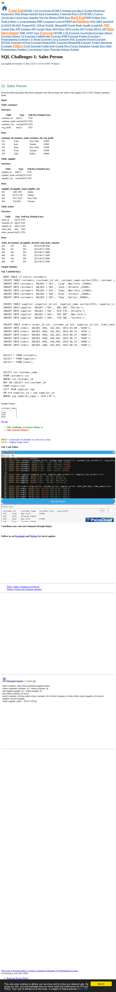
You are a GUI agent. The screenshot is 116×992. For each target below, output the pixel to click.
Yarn (67, 17)
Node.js (5, 21)
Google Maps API (46, 29)
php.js (80, 10)
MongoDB (61, 25)
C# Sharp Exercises (40, 39)
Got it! (101, 984)
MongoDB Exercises (79, 42)
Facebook (20, 536)
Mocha (53, 17)
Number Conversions (29, 49)
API (106, 25)
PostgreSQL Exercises (54, 42)
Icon (25, 17)
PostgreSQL (29, 25)
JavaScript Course (12, 17)
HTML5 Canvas (93, 13)
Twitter (33, 536)
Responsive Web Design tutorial (19, 13)
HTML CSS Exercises (67, 33)
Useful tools (48, 46)
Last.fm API (77, 29)
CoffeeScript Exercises (48, 36)
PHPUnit (70, 21)
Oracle (71, 25)
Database (83, 21)
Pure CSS (77, 13)
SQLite (41, 25)
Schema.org (69, 10)
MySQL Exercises (11, 42)
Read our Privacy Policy (18, 978)
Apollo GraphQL (93, 25)
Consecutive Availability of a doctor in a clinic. (30, 439)
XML (22, 33)
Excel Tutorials (32, 46)
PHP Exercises (70, 36)
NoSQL (49, 25)
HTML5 (57, 10)
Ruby (13, 21)
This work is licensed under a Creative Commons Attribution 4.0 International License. (40, 971)
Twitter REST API (96, 29)
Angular (34, 17)
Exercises (47, 33)
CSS (35, 10)
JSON (29, 33)
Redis (79, 25)
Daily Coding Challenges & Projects (23, 587)
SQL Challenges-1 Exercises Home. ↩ (25, 427)
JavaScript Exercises (92, 33)
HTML (28, 10)
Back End (78, 17)
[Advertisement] (34, 73)
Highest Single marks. (19, 442)
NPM (61, 17)
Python (96, 17)
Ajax (36, 33)
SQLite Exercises (32, 42)
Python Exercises (89, 36)
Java (103, 17)
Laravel (60, 21)
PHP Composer (46, 21)
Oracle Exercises (96, 39)
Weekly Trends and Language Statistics (24, 589)
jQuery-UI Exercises (23, 36)
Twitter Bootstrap (94, 10)
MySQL (16, 25)
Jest (46, 17)
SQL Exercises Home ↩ (18, 430)
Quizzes (65, 49)
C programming (26, 21)
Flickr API (64, 29)
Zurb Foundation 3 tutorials (54, 13)
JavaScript (45, 10)
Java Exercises (60, 39)
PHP (88, 17)
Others (18, 46)
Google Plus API (10, 29)
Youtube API (28, 29)
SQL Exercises (78, 39)
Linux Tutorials (51, 49)
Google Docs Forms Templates (72, 46)
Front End (16, 10)
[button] (58, 3)
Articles (74, 49)
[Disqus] (58, 711)
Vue (41, 17)
